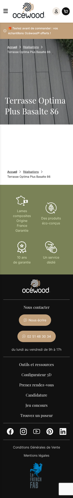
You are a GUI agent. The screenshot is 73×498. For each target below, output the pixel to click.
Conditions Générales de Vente (36, 447)
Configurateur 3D (36, 374)
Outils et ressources (36, 364)
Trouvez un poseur (36, 415)
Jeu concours (37, 405)
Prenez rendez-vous (36, 384)
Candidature (36, 395)
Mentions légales (36, 455)
